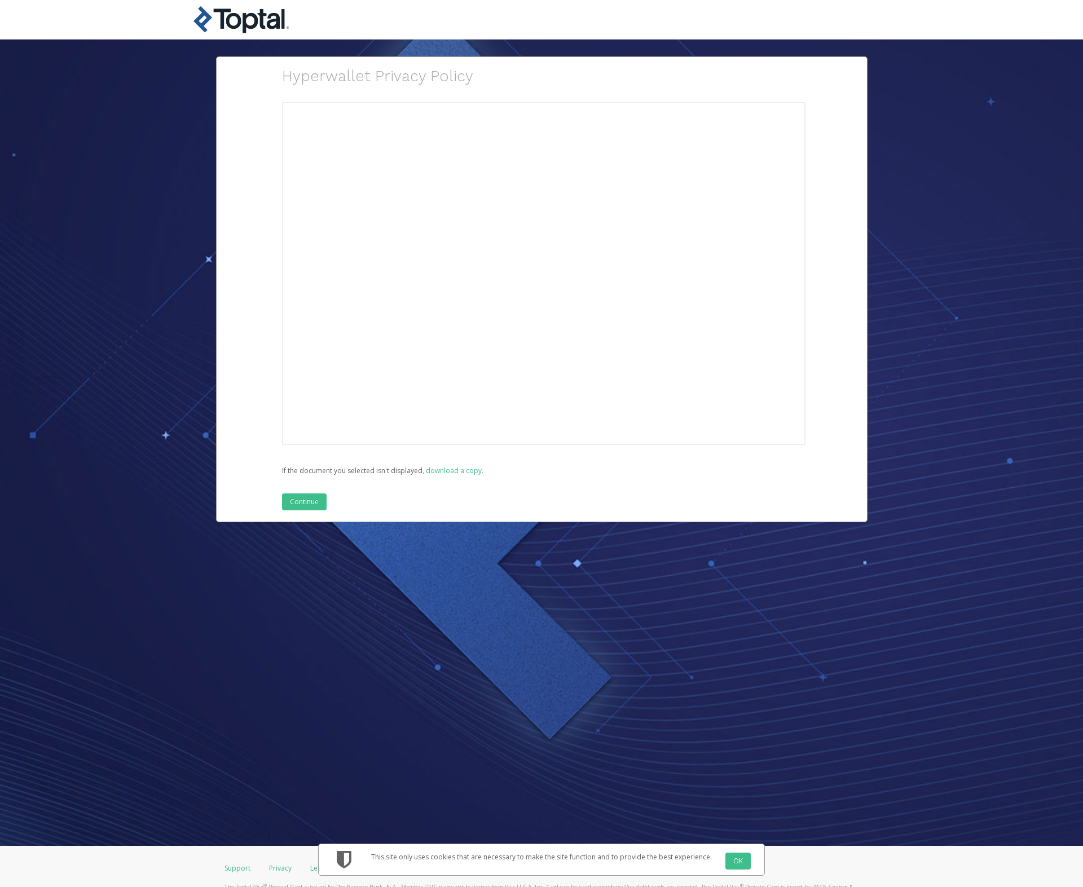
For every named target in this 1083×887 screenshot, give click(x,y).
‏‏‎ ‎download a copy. (453, 470)
